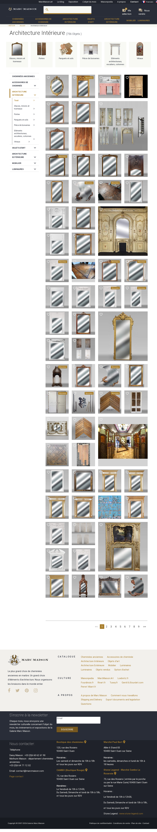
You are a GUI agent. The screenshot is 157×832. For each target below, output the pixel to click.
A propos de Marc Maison (94, 695)
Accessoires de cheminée (43, 20)
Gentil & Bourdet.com (132, 682)
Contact (134, 1)
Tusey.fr (114, 682)
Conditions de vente (121, 823)
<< (96, 626)
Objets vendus (103, 669)
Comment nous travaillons (124, 695)
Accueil (22, 26)
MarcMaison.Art (106, 678)
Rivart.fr (102, 682)
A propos (121, 1)
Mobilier (131, 20)
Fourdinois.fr (87, 682)
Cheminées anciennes (18, 20)
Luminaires (144, 20)
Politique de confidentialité (100, 823)
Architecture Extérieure (111, 20)
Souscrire (67, 729)
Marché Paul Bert (115, 742)
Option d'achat (121, 669)
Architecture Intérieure (70, 20)
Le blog (60, 1)
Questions (86, 703)
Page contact (16, 776)
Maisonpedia (107, 1)
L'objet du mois (89, 1)
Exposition (73, 1)
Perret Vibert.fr (88, 686)
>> (144, 626)
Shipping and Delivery (91, 699)
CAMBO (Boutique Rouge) (72, 770)
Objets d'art (91, 20)
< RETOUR (11, 26)
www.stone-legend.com (131, 813)
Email (59, 718)
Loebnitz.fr (123, 678)
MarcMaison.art (46, 1)
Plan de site (136, 823)
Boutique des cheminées (72, 742)
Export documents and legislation (123, 699)
